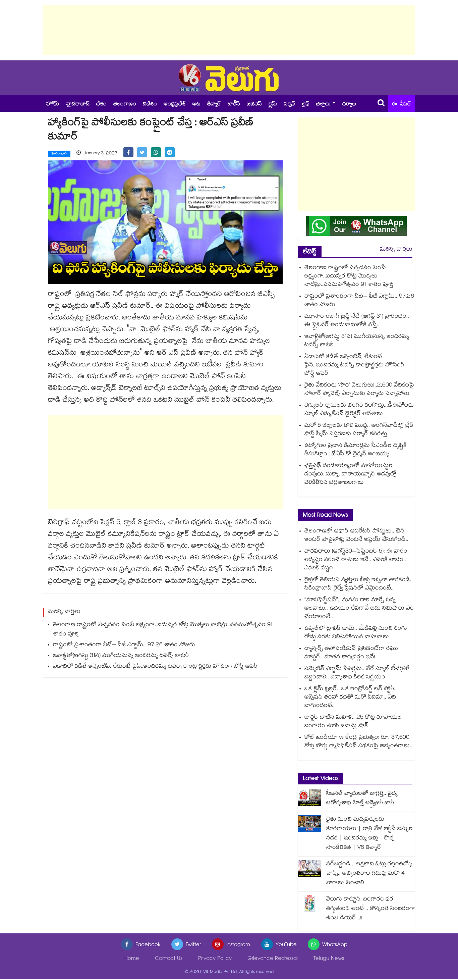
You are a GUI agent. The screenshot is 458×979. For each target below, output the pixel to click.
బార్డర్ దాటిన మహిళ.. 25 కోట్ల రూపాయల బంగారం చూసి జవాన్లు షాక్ (353, 722)
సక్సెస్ (289, 104)
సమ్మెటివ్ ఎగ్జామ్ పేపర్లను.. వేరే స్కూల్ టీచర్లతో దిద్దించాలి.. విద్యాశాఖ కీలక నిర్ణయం (356, 673)
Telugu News (328, 959)
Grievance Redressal (272, 959)
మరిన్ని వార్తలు (396, 250)
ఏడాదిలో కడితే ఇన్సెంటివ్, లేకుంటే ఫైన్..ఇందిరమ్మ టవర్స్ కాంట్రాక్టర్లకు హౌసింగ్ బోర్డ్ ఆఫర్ (155, 667)
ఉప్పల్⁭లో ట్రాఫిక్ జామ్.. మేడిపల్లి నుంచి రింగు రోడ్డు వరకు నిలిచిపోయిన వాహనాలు (355, 633)
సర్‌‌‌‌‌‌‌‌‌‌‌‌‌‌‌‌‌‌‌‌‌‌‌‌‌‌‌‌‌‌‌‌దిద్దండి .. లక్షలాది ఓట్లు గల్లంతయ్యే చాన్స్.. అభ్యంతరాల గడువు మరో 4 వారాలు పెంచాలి (369, 874)
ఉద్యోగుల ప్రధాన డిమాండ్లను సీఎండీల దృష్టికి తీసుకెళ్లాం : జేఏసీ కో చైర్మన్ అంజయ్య (355, 450)
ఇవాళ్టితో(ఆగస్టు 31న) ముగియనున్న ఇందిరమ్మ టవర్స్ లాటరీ (121, 656)
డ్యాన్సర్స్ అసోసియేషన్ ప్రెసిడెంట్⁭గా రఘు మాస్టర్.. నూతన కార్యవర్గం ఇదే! (351, 653)
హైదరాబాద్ (78, 104)
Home (131, 959)
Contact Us (168, 959)
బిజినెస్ (254, 104)
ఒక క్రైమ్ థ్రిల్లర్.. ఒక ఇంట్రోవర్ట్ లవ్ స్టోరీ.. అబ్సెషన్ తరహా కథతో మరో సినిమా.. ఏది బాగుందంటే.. (350, 697)
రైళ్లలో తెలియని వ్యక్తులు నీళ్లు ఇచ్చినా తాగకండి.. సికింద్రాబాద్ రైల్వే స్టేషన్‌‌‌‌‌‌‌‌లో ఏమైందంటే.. (358, 584)
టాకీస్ (234, 104)
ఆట (196, 104)
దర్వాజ (349, 104)
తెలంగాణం (124, 104)
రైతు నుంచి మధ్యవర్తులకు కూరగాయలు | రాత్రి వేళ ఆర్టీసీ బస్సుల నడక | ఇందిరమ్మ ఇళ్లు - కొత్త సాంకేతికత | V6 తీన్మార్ (369, 834)
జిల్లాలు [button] (323, 104)
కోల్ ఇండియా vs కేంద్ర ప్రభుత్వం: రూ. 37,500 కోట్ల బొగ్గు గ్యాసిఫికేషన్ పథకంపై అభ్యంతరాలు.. (358, 742)
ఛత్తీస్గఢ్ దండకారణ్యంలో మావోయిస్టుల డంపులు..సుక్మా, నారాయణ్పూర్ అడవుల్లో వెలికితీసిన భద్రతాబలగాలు (350, 474)
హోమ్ (52, 104)
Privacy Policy (215, 959)
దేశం (101, 104)
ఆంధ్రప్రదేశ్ (175, 104)
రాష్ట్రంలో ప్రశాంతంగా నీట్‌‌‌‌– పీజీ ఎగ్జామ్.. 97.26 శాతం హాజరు (125, 645)
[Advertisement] (229, 30)
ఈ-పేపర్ (401, 104)
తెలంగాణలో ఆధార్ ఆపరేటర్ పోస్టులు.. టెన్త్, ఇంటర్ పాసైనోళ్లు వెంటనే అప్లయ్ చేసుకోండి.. (356, 536)
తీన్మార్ (214, 104)
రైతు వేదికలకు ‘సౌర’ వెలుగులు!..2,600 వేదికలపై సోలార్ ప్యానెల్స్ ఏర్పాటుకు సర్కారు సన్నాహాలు (359, 390)
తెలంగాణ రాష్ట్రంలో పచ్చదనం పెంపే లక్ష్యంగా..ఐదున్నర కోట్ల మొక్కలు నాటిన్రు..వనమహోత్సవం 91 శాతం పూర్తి (163, 629)
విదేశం (150, 104)
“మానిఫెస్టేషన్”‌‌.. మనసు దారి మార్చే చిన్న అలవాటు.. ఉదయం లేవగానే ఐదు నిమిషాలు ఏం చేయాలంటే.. (359, 609)
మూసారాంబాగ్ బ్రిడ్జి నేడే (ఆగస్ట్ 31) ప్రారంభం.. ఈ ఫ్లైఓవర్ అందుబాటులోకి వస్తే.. (356, 321)
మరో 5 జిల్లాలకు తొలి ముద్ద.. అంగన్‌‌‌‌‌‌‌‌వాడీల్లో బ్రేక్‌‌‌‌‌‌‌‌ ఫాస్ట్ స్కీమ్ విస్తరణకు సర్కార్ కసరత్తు (358, 430)
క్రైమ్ (273, 104)
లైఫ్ (305, 104)
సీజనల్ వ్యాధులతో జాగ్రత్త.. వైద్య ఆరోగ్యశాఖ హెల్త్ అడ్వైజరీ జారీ (362, 798)
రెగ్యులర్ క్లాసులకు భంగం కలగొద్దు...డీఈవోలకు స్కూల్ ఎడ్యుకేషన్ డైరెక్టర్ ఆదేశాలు (359, 410)
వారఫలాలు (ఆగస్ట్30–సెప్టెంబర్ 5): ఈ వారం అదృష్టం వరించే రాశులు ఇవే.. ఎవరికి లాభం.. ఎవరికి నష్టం (355, 560)
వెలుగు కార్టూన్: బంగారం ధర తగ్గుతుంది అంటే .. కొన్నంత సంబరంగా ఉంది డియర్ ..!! (370, 909)
